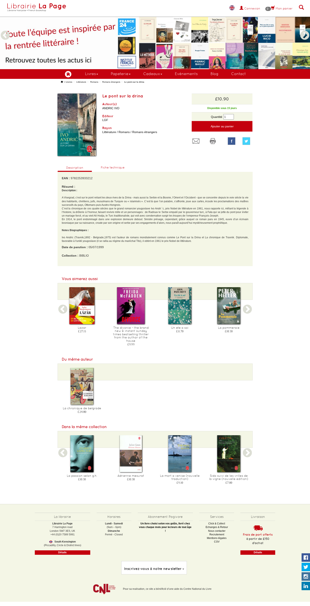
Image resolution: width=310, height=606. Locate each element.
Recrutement (216, 534)
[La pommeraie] (229, 305)
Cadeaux (151, 73)
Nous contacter (216, 530)
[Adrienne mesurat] (131, 453)
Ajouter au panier (222, 126)
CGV (217, 541)
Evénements (186, 73)
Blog (214, 73)
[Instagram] (306, 576)
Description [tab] (74, 167)
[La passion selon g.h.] (82, 453)
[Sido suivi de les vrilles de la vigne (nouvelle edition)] (229, 453)
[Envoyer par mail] (197, 141)
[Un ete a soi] (180, 305)
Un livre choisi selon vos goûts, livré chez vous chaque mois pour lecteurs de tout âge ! (165, 527)
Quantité (216, 117)
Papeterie (119, 73)
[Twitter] (247, 141)
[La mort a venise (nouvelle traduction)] (180, 453)
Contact (238, 73)
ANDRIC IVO (110, 108)
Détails (62, 552)
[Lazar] (82, 305)
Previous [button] (5, 30)
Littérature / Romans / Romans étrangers (129, 132)
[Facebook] (231, 141)
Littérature (81, 82)
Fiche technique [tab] (113, 167)
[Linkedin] (306, 586)
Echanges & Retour (217, 527)
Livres (90, 73)
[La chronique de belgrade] (82, 386)
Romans (94, 82)
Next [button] (304, 30)
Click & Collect (216, 523)
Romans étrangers (111, 82)
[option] (155, 34)
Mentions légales (216, 538)
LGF (105, 120)
